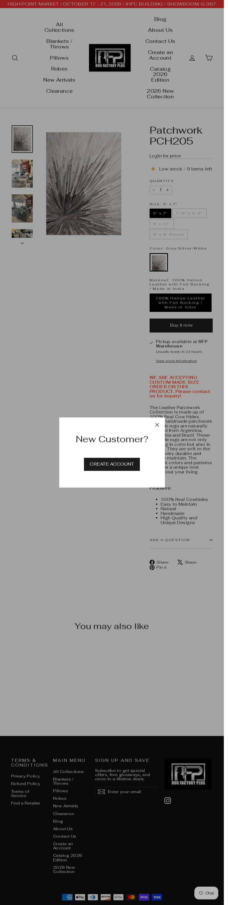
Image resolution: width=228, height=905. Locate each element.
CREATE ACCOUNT (112, 464)
